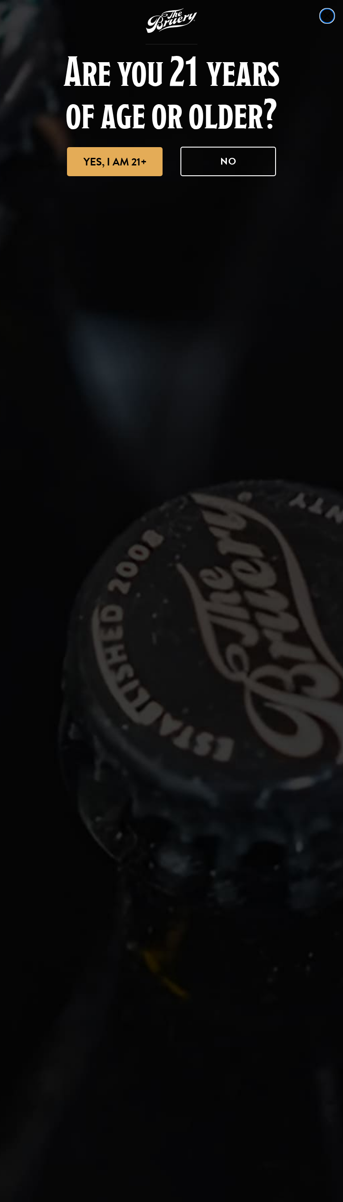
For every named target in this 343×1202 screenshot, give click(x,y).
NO (228, 161)
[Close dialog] (327, 16)
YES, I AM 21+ (115, 162)
